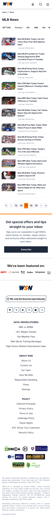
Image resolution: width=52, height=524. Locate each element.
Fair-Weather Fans (26, 336)
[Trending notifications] (33, 4)
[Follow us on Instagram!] (29, 310)
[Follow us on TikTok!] (42, 310)
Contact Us (26, 365)
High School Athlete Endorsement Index (26, 346)
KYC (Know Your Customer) (26, 427)
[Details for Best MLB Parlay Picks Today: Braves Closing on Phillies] (8, 139)
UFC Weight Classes (26, 331)
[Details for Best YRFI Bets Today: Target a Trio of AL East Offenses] (8, 151)
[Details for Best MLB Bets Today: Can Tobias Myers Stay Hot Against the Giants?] (8, 114)
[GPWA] (18, 465)
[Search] (40, 4)
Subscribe (26, 249)
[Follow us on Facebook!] (10, 310)
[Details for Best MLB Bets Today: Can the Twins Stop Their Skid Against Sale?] (8, 43)
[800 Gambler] (35, 456)
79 (36, 205)
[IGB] (39, 448)
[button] (47, 4)
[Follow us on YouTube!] (22, 310)
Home (4, 12)
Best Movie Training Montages (26, 341)
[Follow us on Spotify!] (35, 310)
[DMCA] (12, 448)
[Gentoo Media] (15, 456)
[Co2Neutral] (33, 465)
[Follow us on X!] (16, 310)
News (12, 12)
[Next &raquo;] (41, 205)
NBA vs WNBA (26, 327)
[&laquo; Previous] (6, 205)
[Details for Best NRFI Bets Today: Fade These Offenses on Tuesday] (8, 101)
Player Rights (26, 423)
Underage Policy (26, 418)
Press (26, 384)
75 (16, 205)
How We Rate (26, 375)
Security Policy (26, 432)
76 (21, 205)
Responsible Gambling (26, 379)
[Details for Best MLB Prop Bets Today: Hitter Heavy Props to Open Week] (8, 127)
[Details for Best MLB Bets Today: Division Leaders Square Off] (8, 175)
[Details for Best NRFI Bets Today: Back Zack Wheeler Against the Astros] (8, 163)
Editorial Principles (26, 403)
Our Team (26, 370)
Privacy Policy (26, 408)
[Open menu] (47, 4)
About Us (26, 360)
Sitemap (26, 389)
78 (31, 205)
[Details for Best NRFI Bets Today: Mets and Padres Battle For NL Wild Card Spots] (8, 189)
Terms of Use (26, 413)
